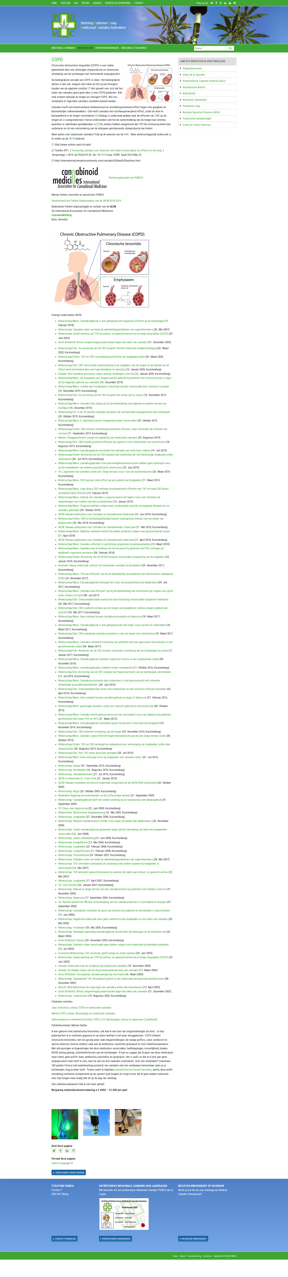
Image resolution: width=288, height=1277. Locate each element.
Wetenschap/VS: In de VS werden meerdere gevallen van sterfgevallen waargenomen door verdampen (114, 412)
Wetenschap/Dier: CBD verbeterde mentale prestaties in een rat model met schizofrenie (106, 633)
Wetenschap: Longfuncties (73, 995)
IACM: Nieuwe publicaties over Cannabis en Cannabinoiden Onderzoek (97, 527)
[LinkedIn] (67, 1150)
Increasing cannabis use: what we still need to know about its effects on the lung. (117, 150)
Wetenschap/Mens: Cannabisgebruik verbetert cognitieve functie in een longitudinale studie (108, 659)
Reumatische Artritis (194, 87)
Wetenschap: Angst (69, 791)
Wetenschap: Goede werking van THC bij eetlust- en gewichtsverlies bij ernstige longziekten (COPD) (113, 333)
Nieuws (85, 3)
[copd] (128, 1122)
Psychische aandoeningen (197, 118)
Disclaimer (207, 1256)
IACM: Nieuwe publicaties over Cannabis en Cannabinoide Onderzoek (96, 514)
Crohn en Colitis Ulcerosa (196, 124)
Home (54, 3)
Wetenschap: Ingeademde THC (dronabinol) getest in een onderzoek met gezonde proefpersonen (111, 978)
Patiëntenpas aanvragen (116, 1238)
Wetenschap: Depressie (71, 897)
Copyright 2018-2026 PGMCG (225, 1256)
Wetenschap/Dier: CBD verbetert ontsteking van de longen (90, 731)
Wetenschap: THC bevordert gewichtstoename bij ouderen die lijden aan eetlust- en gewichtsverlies (113, 872)
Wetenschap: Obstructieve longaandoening (81, 812)
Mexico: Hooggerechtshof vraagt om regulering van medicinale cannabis (97, 437)
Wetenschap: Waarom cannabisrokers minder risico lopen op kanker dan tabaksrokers (105, 821)
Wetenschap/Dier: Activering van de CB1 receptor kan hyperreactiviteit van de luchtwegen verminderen (114, 672)
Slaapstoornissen (192, 68)
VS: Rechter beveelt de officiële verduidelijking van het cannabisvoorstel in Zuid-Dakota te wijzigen (112, 902)
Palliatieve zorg (191, 106)
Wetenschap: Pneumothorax (73, 855)
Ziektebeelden (85, 47)
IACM (71, 138)
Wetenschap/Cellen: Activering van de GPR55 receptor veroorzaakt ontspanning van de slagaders (111, 556)
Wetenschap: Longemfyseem (74, 851)
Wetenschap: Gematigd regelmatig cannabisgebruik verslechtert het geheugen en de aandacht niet (112, 931)
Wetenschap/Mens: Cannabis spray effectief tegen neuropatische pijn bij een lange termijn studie (112, 735)
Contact (139, 3)
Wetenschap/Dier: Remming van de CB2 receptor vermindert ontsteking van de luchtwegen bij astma (113, 650)
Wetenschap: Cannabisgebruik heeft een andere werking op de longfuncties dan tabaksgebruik (110, 799)
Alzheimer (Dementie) (195, 99)
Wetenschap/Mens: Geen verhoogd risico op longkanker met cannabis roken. (100, 757)
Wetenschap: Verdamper (71, 927)
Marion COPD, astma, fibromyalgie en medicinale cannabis (83, 1013)
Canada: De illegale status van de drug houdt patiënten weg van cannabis (98, 970)
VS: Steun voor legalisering (73, 808)
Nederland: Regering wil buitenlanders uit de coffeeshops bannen (94, 795)
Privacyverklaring (194, 1256)
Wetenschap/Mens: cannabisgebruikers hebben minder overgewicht (95, 667)
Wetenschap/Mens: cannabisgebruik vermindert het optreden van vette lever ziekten (104, 450)
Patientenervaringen (107, 47)
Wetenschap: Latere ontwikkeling (76, 838)
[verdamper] (65, 1124)
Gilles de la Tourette (194, 74)
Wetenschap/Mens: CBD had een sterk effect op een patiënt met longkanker (100, 480)
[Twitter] (54, 1150)
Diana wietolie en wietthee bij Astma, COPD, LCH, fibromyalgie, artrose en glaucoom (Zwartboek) (104, 1019)
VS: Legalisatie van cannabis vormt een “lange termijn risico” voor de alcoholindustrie (105, 471)
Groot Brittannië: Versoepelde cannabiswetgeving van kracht (91, 974)
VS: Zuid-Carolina (67, 885)
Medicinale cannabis (63, 47)
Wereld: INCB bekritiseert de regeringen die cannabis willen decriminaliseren (100, 987)
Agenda (97, 3)
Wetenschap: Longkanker (72, 816)
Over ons (65, 3)
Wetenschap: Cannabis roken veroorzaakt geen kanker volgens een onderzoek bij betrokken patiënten (113, 944)
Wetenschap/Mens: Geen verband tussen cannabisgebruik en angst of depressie (102, 697)
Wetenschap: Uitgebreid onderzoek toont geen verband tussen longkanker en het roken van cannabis (113, 919)
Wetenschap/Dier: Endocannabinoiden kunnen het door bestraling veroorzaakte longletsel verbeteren (113, 599)
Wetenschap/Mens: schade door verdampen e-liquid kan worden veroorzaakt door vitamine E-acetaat (113, 386)
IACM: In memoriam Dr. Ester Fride (77, 778)
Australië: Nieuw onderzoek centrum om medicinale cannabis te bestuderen (99, 565)
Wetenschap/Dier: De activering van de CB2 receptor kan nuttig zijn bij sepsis (100, 395)
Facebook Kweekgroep (194, 1238)
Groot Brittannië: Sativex (71, 940)
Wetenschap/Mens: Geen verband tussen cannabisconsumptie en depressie (100, 616)
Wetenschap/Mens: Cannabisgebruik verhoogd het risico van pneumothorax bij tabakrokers (108, 582)
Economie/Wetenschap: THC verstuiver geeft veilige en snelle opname (96, 953)
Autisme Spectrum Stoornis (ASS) (201, 112)
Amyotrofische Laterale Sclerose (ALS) (204, 81)
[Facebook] (61, 1150)
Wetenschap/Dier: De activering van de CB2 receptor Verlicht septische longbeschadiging (107, 348)
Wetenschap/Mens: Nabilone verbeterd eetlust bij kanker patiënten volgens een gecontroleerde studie (114, 531)
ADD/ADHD (189, 93)
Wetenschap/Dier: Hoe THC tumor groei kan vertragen (87, 752)
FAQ (76, 3)
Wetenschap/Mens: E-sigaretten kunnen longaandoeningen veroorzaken (97, 420)
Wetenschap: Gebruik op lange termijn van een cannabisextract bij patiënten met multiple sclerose (112, 889)
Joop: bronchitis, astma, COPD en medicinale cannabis (81, 1007)
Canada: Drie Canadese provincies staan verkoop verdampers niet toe (96, 373)
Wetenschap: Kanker (69, 765)
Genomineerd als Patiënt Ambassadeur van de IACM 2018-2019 (86, 200)
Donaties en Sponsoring (118, 3)
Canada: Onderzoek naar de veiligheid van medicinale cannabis (92, 965)
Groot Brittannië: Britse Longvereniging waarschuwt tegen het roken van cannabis (103, 342)
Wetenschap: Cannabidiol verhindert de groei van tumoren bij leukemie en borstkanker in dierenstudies (114, 910)
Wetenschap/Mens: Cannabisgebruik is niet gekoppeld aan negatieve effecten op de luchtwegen (111, 321)
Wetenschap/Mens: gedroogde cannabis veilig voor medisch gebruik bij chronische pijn (106, 706)
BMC (126, 134)
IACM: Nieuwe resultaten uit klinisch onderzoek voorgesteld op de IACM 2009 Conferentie (107, 782)
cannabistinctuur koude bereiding (133, 1069)
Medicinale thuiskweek (134, 47)
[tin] (96, 1122)
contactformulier (65, 1238)
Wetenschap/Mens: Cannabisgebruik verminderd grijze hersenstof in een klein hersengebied (108, 723)
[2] (96, 115)
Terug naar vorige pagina (69, 1172)
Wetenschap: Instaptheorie (73, 842)
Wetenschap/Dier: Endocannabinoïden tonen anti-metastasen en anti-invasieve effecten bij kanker (112, 689)
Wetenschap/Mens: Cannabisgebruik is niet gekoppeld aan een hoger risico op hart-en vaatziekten (112, 625)
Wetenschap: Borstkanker (72, 769)
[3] (98, 124)
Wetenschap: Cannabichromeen (75, 774)
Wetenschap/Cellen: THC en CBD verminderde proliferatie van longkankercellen (102, 356)
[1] (89, 88)
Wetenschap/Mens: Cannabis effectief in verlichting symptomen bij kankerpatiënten (104, 544)
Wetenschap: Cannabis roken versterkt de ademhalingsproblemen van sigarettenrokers (105, 329)
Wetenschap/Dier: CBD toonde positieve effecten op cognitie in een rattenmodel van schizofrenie (111, 442)
